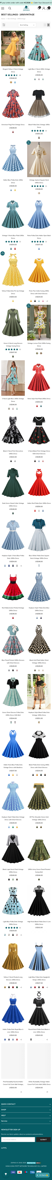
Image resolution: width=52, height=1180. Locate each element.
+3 (47, 1092)
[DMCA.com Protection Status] (33, 1163)
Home (3, 19)
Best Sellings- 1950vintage (17, 19)
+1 (21, 566)
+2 (47, 301)
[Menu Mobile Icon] (2, 8)
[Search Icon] (12, 8)
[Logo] (26, 8)
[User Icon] (43, 8)
